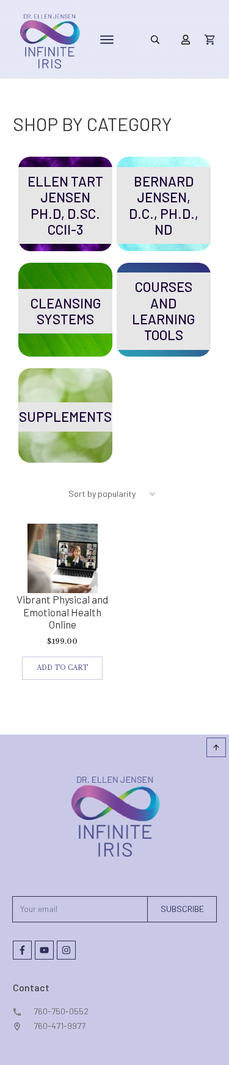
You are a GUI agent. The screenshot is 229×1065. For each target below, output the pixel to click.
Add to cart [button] (62, 668)
